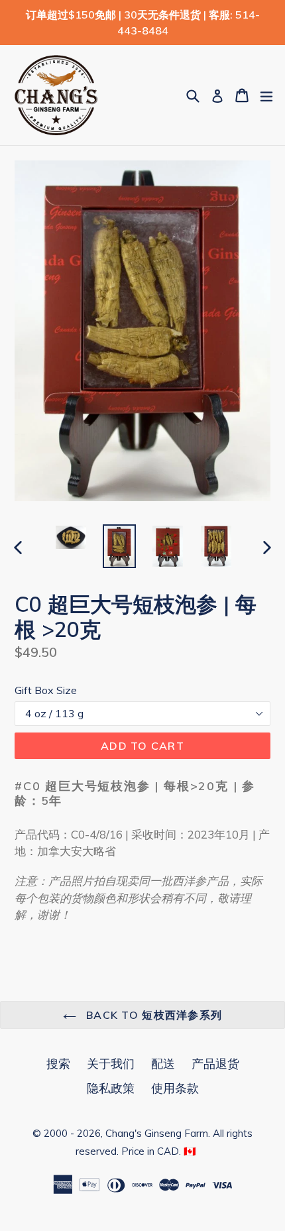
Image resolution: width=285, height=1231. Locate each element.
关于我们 (111, 1063)
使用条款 (175, 1088)
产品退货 (215, 1063)
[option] (70, 537)
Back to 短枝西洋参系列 (152, 1015)
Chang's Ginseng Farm (156, 1133)
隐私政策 (111, 1088)
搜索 (58, 1063)
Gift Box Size (46, 690)
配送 (163, 1063)
